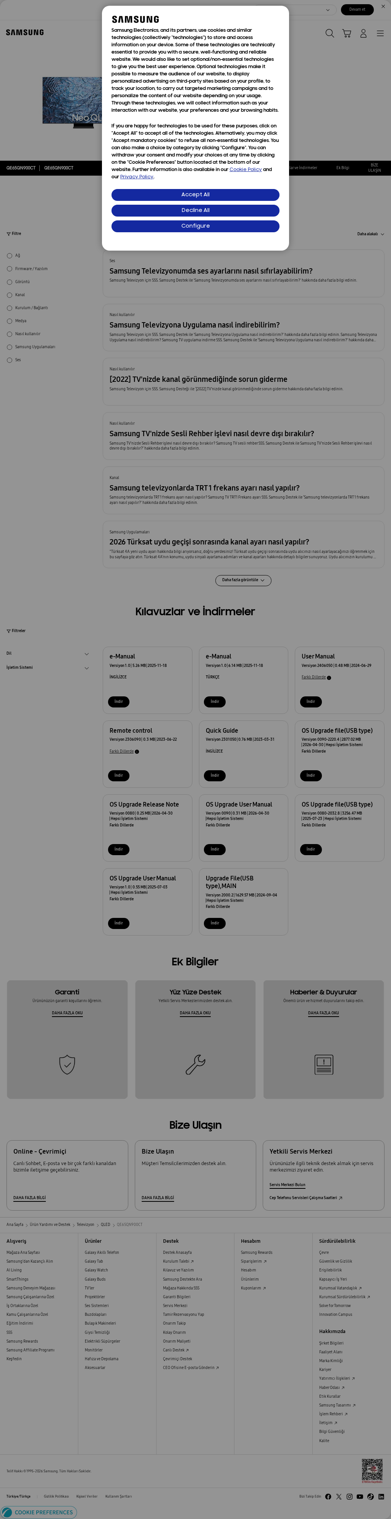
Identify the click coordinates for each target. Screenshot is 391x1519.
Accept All (195, 195)
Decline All (196, 211)
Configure (195, 226)
